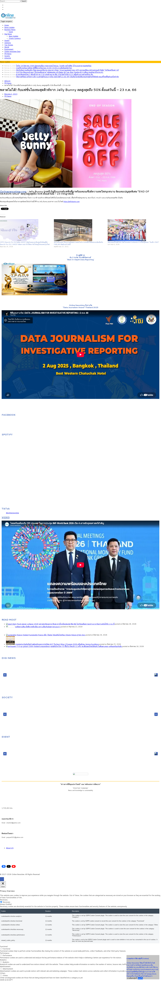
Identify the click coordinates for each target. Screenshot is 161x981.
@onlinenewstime (12, 513)
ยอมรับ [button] (140, 978)
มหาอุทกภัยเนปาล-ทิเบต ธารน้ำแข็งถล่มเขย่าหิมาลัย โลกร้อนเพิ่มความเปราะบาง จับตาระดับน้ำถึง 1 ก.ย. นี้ (76, 624)
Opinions (7, 43)
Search (24, 1)
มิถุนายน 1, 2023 (10, 94)
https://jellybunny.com (71, 201)
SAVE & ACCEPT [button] (6, 980)
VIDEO (6, 517)
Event (11, 32)
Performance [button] (4, 953)
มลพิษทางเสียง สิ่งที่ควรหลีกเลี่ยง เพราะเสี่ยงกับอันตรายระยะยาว (37, 627)
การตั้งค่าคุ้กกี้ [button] (132, 978)
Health (6, 40)
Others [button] (2, 973)
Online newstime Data (12, 51)
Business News (9, 29)
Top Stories (8, 45)
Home (6, 25)
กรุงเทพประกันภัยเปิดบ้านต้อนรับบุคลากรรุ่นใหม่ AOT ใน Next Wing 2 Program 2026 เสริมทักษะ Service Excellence (57, 644)
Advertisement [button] (5, 966)
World (6, 47)
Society (7, 56)
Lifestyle (7, 58)
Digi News (8, 34)
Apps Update (13, 36)
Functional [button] (4, 946)
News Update (9, 27)
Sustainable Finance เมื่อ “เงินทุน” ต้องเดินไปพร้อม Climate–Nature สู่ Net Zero (57, 635)
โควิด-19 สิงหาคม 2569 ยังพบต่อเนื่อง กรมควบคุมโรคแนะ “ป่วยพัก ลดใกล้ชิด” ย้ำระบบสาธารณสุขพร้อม (53, 66)
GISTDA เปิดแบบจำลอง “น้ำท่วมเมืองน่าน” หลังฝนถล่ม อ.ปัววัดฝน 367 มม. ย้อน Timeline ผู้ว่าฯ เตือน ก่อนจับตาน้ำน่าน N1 (59, 72)
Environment (8, 49)
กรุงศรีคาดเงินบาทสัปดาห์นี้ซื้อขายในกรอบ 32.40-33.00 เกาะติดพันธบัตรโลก (44, 68)
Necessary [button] (4, 900)
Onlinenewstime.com (13, 191)
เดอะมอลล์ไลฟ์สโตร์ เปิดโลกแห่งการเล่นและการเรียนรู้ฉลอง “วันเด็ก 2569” (133, 242)
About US (9, 848)
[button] (5, 675)
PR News (7, 54)
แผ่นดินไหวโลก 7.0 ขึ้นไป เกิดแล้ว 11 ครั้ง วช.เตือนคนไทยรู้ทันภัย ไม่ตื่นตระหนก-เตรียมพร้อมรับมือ (86, 646)
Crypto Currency (15, 38)
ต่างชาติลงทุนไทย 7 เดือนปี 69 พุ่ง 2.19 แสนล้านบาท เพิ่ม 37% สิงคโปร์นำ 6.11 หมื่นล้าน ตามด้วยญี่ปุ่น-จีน (54, 74)
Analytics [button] (3, 960)
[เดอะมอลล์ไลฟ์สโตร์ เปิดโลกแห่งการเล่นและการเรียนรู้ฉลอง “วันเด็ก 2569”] (133, 230)
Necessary (6, 902)
